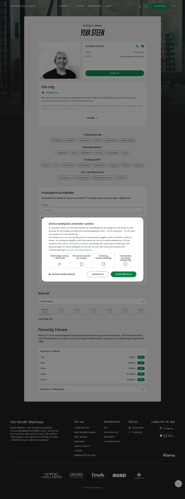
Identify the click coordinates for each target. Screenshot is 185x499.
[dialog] (92, 249)
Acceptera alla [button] (124, 274)
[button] (62, 274)
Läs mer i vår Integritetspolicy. (79, 250)
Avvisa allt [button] (98, 274)
